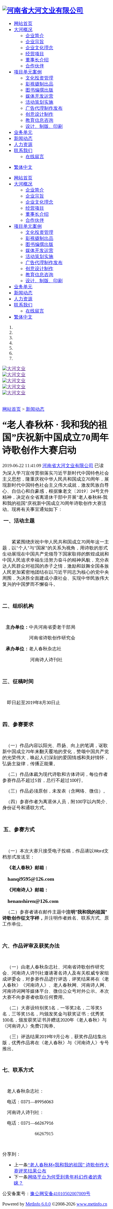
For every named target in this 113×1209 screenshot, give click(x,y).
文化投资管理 (39, 77)
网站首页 (23, 23)
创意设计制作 (39, 114)
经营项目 (34, 53)
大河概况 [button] (23, 29)
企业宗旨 (34, 41)
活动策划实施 (39, 102)
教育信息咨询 (39, 120)
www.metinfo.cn (91, 1204)
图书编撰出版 (39, 90)
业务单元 (23, 286)
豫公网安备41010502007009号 (60, 1193)
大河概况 (23, 183)
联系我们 (23, 304)
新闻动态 (23, 292)
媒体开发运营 (39, 96)
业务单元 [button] (23, 132)
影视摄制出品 (39, 84)
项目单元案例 (28, 226)
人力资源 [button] (23, 144)
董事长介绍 (37, 59)
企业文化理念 (39, 47)
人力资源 (23, 298)
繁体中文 (23, 167)
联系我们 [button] (23, 150)
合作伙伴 (34, 65)
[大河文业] (13, 368)
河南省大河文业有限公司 (67, 465)
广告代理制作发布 (44, 108)
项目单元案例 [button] (28, 71)
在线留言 (34, 156)
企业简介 (34, 35)
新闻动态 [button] (23, 138)
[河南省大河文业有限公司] (42, 10)
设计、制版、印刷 (44, 126)
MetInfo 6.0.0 (38, 1204)
